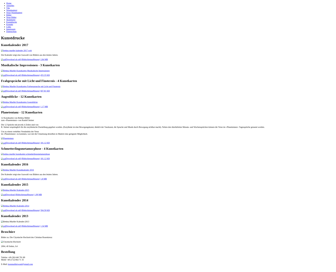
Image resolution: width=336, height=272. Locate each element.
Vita (8, 8)
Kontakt (9, 24)
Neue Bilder (11, 17)
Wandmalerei (11, 10)
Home (8, 3)
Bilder (8, 15)
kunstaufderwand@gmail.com (20, 264)
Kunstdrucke (11, 22)
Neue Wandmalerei (14, 13)
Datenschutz (11, 31)
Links (8, 27)
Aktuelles (10, 5)
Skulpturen (10, 20)
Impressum (10, 29)
